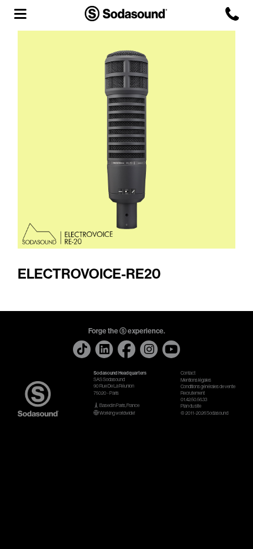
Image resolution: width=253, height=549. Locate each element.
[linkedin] (104, 349)
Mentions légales (196, 380)
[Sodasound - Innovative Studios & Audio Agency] (126, 13)
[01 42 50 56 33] (232, 14)
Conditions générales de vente (208, 386)
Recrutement (193, 393)
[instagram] (149, 349)
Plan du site (191, 406)
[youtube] (171, 349)
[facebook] (126, 349)
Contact (188, 373)
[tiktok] (82, 349)
